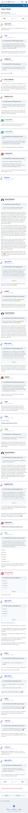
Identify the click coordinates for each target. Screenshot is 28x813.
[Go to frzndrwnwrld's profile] (2, 154)
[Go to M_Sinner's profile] (2, 178)
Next (23, 18)
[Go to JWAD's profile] (2, 430)
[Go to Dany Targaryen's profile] (2, 80)
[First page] (2, 19)
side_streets (19, 296)
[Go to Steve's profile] (2, 402)
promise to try (19, 158)
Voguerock (18, 40)
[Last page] (26, 19)
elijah (17, 577)
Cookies (20, 809)
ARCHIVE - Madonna (12, 13)
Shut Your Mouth (6, 12)
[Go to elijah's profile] (2, 533)
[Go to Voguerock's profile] (2, 59)
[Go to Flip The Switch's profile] (2, 573)
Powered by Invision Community (14, 811)
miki (17, 204)
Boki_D (17, 681)
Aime (17, 64)
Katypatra (18, 266)
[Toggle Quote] (3, 40)
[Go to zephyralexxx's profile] (2, 523)
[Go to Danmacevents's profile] (2, 97)
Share (7, 795)
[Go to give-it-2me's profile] (2, 24)
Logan (17, 434)
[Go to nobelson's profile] (2, 377)
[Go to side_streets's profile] (2, 262)
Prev (4, 18)
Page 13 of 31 (14, 18)
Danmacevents (19, 136)
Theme (8, 809)
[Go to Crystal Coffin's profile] (2, 120)
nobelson (7, 377)
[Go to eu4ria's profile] (2, 417)
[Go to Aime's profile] (2, 36)
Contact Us (14, 809)
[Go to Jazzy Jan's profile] (2, 721)
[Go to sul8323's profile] (2, 292)
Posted (9, 25)
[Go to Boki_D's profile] (2, 654)
